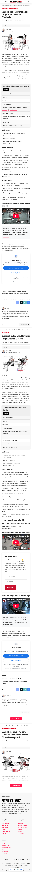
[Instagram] (21, 859)
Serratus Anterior (13, 431)
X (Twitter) (25, 277)
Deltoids (4, 431)
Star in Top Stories (16, 273)
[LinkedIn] (27, 859)
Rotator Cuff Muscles (19, 116)
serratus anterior (24, 293)
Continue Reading (16, 718)
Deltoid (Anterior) (7, 116)
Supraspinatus (23, 431)
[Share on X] (14, 869)
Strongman (5, 827)
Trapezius (5, 433)
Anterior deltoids (12, 291)
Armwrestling (6, 831)
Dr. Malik (9, 29)
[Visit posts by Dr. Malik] (3, 308)
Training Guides (22, 825)
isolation (24, 291)
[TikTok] (25, 859)
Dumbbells (18, 291)
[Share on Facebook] (11, 869)
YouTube (17, 278)
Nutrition (20, 829)
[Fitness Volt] (16, 2)
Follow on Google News (16, 268)
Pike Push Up (11, 622)
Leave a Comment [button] (25, 324)
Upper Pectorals (12, 110)
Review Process (6, 847)
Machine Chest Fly (13, 234)
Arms (3, 728)
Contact (4, 849)
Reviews (20, 831)
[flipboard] (29, 859)
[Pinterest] (23, 859)
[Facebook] (12, 859)
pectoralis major (12, 293)
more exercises (8, 624)
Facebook (14, 277)
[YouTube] (16, 859)
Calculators (21, 833)
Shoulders (15, 8)
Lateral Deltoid (16, 107)
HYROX (4, 833)
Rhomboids (14, 440)
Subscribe (10, 587)
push (18, 293)
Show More (6, 89)
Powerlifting (5, 825)
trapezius (4, 296)
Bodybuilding (5, 823)
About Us (4, 843)
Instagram (19, 277)
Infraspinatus (6, 440)
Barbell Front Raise (9, 232)
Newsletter (5, 851)
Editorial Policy (6, 845)
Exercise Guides (6, 8)
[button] (3, 2)
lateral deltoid (5, 293)
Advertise (4, 853)
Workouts (20, 823)
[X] (14, 859)
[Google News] (19, 859)
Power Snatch (20, 622)
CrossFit (4, 829)
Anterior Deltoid (7, 107)
